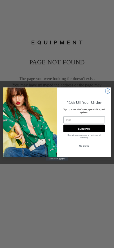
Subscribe (84, 128)
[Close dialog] (107, 91)
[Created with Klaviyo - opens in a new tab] (57, 159)
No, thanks (84, 145)
